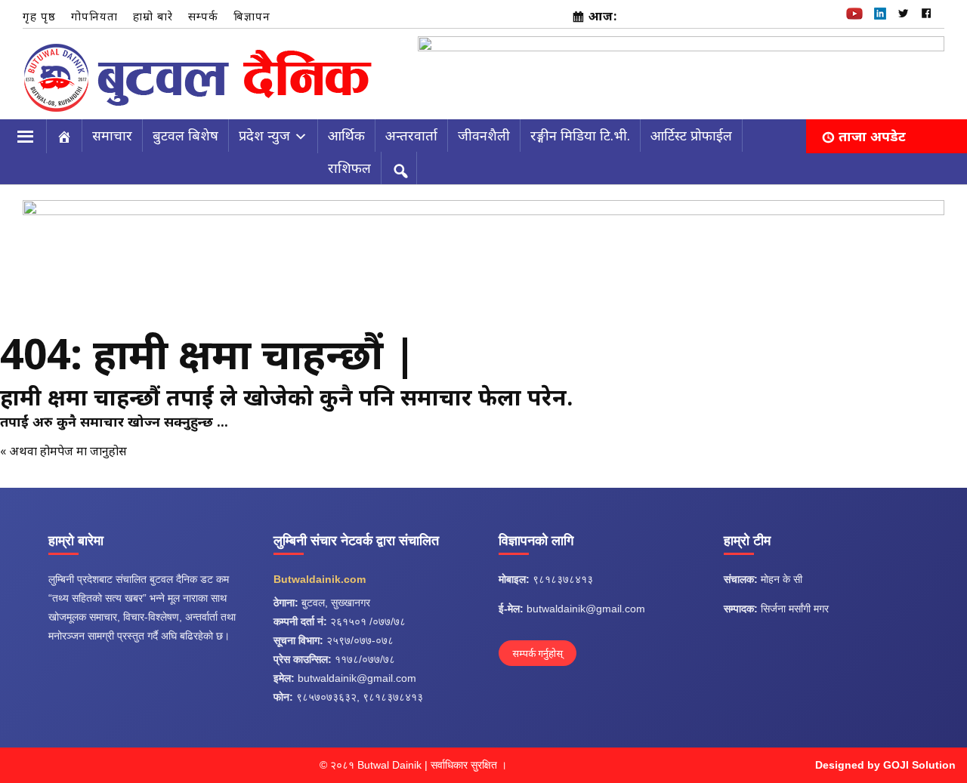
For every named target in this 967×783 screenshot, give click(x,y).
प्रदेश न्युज (264, 135)
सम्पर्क (203, 15)
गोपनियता (94, 15)
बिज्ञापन (251, 15)
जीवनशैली (484, 135)
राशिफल (349, 168)
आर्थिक (346, 135)
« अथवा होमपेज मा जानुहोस (63, 450)
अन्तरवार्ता (411, 135)
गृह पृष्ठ (39, 15)
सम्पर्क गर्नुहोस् (537, 653)
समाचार (112, 135)
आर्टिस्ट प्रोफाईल (691, 135)
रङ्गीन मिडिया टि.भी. (580, 135)
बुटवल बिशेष (185, 135)
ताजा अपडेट (872, 136)
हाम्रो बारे (153, 15)
